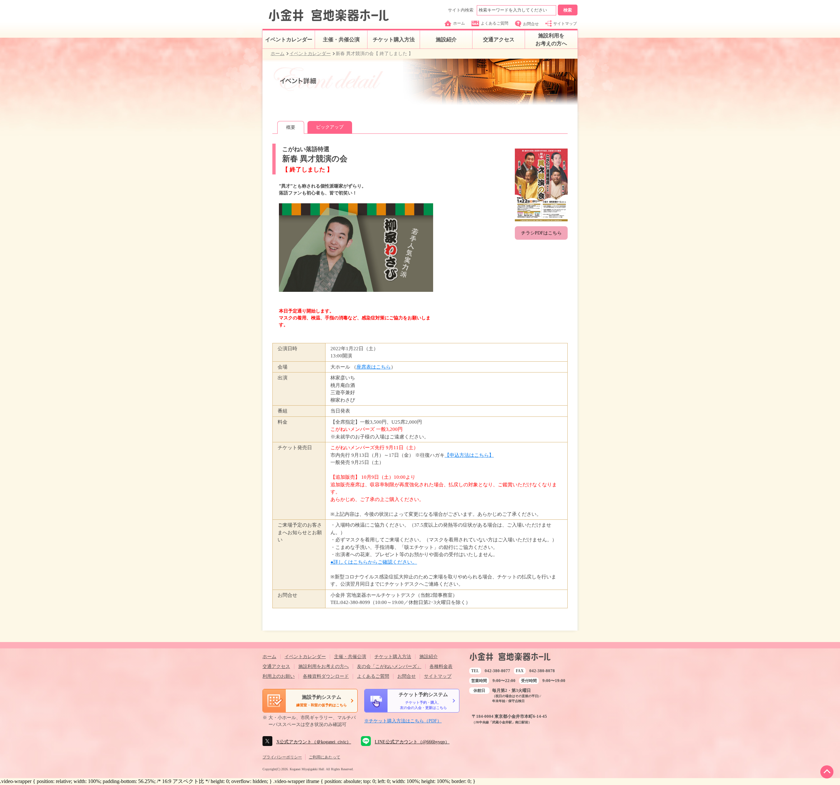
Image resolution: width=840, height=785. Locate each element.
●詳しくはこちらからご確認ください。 (373, 562)
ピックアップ (330, 127)
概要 (290, 127)
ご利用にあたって (324, 757)
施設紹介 (446, 39)
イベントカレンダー (288, 39)
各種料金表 (441, 666)
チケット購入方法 (394, 39)
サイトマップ (565, 23)
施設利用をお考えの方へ (551, 39)
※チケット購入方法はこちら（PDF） (403, 720)
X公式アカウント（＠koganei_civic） (313, 741)
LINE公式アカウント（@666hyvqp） (412, 741)
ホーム (459, 23)
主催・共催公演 (341, 39)
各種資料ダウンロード (326, 676)
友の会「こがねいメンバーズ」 (389, 666)
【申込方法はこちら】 (469, 455)
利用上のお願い (278, 676)
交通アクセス (498, 39)
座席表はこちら (373, 367)
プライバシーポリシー (282, 757)
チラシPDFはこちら (541, 233)
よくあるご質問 (494, 23)
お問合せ (531, 24)
